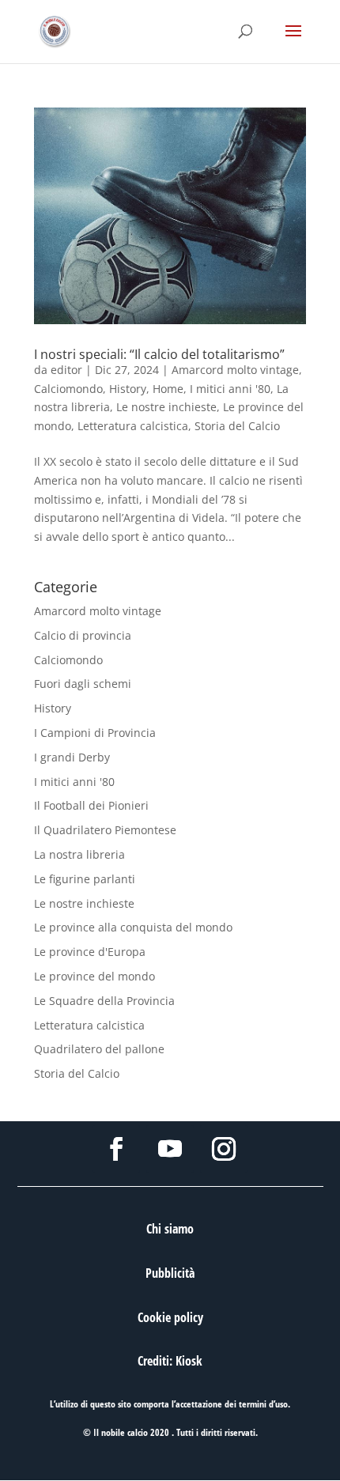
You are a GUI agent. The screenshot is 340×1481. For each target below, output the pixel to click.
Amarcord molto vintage (235, 369)
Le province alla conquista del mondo (133, 927)
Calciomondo (68, 388)
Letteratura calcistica (132, 425)
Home (168, 388)
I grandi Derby (72, 757)
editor (66, 369)
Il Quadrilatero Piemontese (105, 829)
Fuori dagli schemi (82, 683)
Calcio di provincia (82, 635)
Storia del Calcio (237, 425)
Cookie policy (170, 1317)
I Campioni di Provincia (95, 732)
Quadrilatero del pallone (99, 1048)
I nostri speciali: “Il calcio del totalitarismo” (159, 354)
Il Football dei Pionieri (91, 805)
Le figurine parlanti (84, 878)
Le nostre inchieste (166, 406)
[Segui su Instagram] (223, 1149)
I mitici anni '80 (230, 388)
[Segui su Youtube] (170, 1149)
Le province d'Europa (89, 951)
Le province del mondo (94, 976)
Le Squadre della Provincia (104, 1000)
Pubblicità (170, 1273)
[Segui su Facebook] (116, 1149)
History (127, 388)
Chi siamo (170, 1228)
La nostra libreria (79, 854)
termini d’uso (263, 1404)
